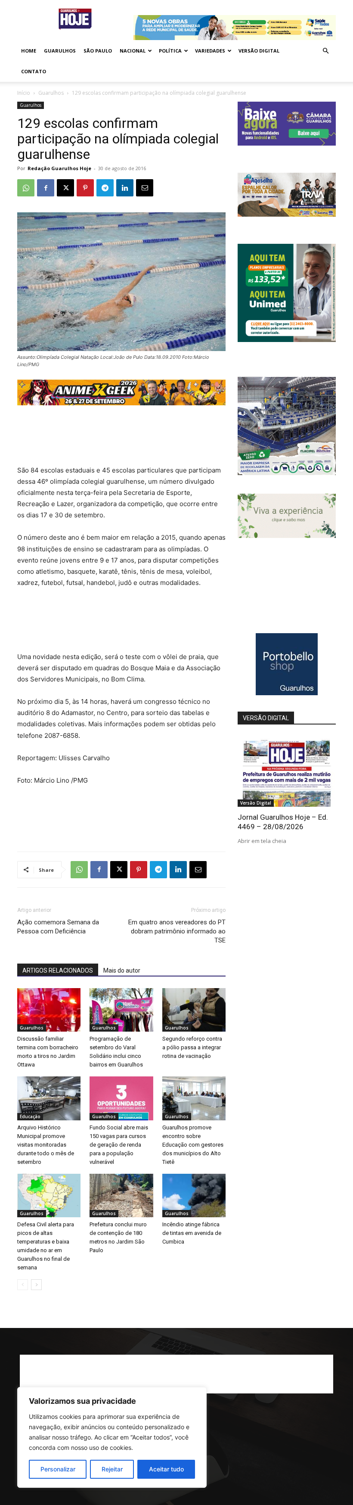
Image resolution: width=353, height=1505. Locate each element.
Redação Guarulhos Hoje (59, 168)
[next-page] (36, 1284)
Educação (30, 1116)
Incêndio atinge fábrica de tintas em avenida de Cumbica (191, 1233)
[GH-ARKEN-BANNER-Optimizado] (287, 536)
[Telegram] (105, 187)
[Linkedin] (124, 187)
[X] (65, 187)
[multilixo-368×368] (287, 473)
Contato (33, 71)
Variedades (210, 50)
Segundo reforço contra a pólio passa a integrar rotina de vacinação (192, 1047)
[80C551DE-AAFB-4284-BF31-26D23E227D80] (287, 340)
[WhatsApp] (25, 187)
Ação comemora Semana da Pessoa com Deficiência (58, 926)
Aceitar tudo (166, 1469)
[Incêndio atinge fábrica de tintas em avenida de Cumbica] (194, 1195)
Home (28, 50)
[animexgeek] (121, 403)
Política (170, 50)
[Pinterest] (85, 187)
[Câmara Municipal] (287, 143)
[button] (325, 51)
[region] (112, 1437)
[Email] (144, 187)
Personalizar (57, 1469)
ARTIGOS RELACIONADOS (57, 970)
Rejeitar (112, 1469)
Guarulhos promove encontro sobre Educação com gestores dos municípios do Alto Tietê (192, 1144)
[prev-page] (22, 1284)
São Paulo (98, 50)
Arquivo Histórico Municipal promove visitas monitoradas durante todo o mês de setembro (45, 1144)
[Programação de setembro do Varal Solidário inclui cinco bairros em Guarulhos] (121, 1010)
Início (23, 92)
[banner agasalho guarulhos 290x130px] (287, 214)
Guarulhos (60, 50)
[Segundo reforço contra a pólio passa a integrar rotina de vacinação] (194, 1010)
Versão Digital (258, 50)
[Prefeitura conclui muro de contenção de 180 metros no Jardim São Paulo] (121, 1195)
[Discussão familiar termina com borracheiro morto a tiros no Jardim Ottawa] (49, 1010)
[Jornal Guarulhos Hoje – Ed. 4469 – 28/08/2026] (287, 771)
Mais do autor (121, 970)
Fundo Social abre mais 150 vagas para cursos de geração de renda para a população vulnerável (119, 1144)
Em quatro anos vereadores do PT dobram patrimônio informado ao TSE (177, 931)
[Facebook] (45, 187)
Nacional (133, 50)
